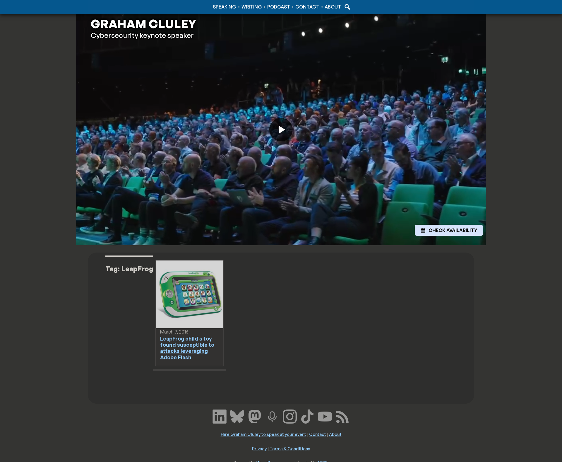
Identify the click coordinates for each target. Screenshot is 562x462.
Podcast (278, 7)
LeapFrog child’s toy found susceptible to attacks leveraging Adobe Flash (187, 347)
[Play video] (281, 129)
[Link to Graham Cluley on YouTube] (325, 416)
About (333, 7)
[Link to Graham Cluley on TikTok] (307, 416)
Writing (251, 7)
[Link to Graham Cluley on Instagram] (290, 416)
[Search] (346, 7)
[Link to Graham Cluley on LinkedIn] (220, 416)
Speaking (224, 7)
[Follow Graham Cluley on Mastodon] (255, 416)
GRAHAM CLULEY (143, 23)
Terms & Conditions (290, 448)
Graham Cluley (114, 7)
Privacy (259, 448)
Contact (307, 7)
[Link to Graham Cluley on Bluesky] (237, 416)
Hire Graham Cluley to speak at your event (263, 434)
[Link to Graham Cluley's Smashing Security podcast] (272, 416)
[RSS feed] (342, 416)
